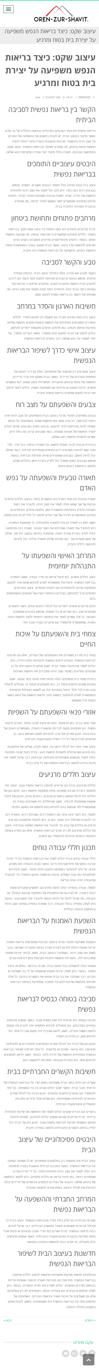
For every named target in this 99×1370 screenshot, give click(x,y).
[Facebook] (92, 1353)
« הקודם (90, 1320)
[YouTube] (65, 1353)
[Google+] (74, 1353)
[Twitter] (83, 1353)
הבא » (7, 1320)
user (37, 97)
